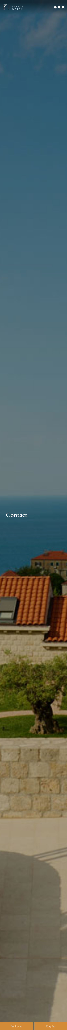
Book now (16, 1026)
